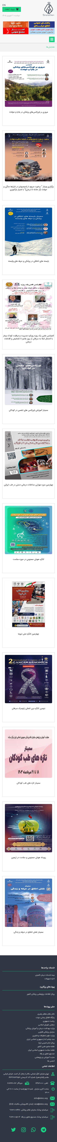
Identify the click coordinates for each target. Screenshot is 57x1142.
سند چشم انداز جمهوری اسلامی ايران (41, 1039)
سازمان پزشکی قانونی (46, 1032)
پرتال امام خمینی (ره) (46, 1042)
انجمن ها (51, 1061)
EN (4, 5)
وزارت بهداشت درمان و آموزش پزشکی (40, 1028)
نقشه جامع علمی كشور (46, 1046)
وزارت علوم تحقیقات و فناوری (43, 1035)
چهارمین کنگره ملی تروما (28, 634)
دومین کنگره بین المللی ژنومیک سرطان (28, 708)
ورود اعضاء (10, 9)
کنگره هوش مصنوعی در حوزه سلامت (28, 559)
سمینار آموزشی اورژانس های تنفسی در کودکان (28, 410)
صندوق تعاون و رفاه (47, 1053)
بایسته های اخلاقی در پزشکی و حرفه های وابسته (28, 261)
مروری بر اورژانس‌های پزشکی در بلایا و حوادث (28, 112)
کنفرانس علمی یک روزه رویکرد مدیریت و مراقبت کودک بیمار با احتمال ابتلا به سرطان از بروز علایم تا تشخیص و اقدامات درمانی (28, 339)
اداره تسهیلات (49, 978)
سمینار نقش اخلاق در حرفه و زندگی (28, 932)
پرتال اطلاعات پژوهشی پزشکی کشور (41, 994)
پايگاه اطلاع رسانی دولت (45, 1017)
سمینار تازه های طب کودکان (28, 783)
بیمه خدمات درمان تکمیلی (45, 975)
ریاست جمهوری (49, 1021)
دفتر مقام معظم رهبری (46, 1014)
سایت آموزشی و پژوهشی (45, 1057)
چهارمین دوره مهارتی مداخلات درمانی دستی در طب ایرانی (28, 485)
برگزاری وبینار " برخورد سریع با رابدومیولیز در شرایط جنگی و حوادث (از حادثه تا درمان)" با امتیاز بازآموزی (28, 188)
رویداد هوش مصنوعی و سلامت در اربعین (28, 857)
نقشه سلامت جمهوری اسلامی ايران (41, 1050)
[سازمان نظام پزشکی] (48, 9)
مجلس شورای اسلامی (46, 1024)
